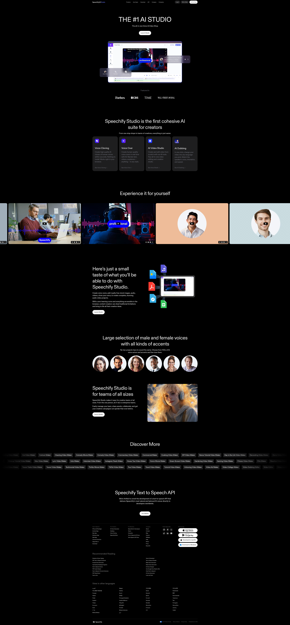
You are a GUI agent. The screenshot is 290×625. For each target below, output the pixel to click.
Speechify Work (114, 535)
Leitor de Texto (149, 575)
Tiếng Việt (121, 603)
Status (147, 541)
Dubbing (112, 531)
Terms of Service (176, 621)
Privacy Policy (184, 621)
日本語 (120, 595)
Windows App (95, 535)
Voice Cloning (113, 533)
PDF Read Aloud (96, 573)
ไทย (173, 600)
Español (94, 600)
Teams (129, 531)
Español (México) (123, 600)
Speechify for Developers (134, 529)
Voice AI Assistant (150, 558)
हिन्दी (173, 593)
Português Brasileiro (124, 598)
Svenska (148, 600)
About (147, 529)
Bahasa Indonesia (123, 610)
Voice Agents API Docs (133, 537)
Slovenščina (175, 605)
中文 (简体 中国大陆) (97, 590)
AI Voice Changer (150, 566)
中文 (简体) (148, 588)
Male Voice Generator (151, 562)
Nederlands (175, 590)
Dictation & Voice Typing (98, 558)
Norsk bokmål (176, 595)
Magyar (121, 588)
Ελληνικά (148, 607)
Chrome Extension (96, 539)
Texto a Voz (95, 575)
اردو (120, 612)
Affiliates (148, 537)
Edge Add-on (95, 541)
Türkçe (94, 603)
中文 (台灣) (175, 588)
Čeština (121, 590)
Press (147, 543)
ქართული (121, 605)
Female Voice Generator (98, 562)
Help (147, 539)
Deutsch (148, 593)
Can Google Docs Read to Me (153, 569)
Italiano (94, 595)
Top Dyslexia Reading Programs (99, 564)
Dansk (147, 590)
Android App (95, 531)
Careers (148, 535)
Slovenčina (148, 605)
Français (94, 593)
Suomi (120, 593)
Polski (93, 598)
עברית (93, 610)
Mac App (94, 533)
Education (130, 533)
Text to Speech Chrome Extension (100, 571)
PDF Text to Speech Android (99, 560)
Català (174, 610)
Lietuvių (174, 607)
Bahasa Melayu (96, 612)
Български (94, 605)
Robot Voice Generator (151, 564)
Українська (175, 598)
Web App (94, 537)
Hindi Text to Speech (151, 571)
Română (148, 603)
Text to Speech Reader (151, 560)
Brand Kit (148, 546)
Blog (147, 533)
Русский (148, 598)
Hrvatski (121, 607)
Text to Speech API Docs (134, 535)
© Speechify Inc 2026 (193, 621)
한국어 (147, 595)
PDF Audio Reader (96, 569)
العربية (93, 588)
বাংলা (147, 610)
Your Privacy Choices (167, 621)
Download (142, 2)
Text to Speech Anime (97, 566)
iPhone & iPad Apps (97, 529)
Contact (148, 531)
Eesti (93, 607)
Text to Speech (95, 526)
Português (175, 603)
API (148, 2)
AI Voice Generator (114, 529)
